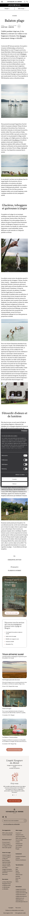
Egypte (17, 871)
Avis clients (4, 867)
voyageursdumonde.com (21, 896)
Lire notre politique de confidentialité (11, 824)
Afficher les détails (20, 474)
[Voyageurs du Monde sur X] (6, 817)
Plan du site (18, 907)
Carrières (18, 858)
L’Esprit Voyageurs (6, 844)
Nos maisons (5, 879)
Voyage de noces (19, 834)
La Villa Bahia (5, 889)
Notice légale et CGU (8, 913)
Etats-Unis (18, 878)
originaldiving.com (20, 900)
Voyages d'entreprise (7, 869)
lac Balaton (16, 140)
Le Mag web (5, 858)
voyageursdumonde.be (21, 889)
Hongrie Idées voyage (13, 686)
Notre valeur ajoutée (6, 847)
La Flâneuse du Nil (6, 885)
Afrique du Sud (19, 874)
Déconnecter (19, 847)
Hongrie (14, 15)
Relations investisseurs (21, 860)
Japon (17, 867)
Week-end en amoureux (21, 838)
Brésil (17, 880)
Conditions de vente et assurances (7, 871)
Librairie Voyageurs (6, 855)
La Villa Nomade (6, 887)
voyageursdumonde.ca (21, 894)
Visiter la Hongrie (6, 708)
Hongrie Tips (13, 743)
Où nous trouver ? (6, 842)
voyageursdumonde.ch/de (21, 892)
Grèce (17, 881)
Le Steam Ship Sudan (7, 882)
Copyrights (10, 907)
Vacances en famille (20, 836)
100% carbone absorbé (7, 833)
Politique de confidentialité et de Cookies (14, 910)
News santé (4, 874)
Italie (17, 869)
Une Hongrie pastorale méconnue (11, 680)
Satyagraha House (6, 883)
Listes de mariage (6, 864)
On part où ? (18, 833)
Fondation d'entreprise (21, 856)
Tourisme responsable (7, 834)
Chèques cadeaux (6, 865)
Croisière (18, 841)
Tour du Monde (19, 845)
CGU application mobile (20, 913)
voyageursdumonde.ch (21, 891)
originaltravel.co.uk (20, 898)
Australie (18, 872)
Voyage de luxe (19, 843)
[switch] (25, 460)
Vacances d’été (19, 840)
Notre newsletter (6, 860)
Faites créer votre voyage (12, 613)
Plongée (17, 849)
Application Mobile (6, 862)
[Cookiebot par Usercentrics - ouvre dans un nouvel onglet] (21, 431)
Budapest (23, 54)
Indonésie (18, 876)
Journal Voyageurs (6, 857)
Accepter (14, 479)
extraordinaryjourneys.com (22, 901)
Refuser (14, 483)
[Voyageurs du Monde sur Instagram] (3, 817)
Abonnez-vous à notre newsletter (11, 820)
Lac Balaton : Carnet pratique (9, 737)
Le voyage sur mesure (7, 845)
